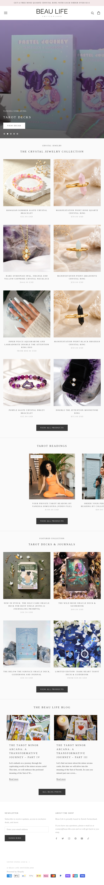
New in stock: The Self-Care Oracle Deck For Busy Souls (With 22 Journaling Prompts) (27, 606)
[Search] (92, 12)
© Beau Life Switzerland (20, 868)
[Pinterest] (75, 838)
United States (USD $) (17, 862)
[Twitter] (63, 838)
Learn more (14, 126)
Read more (13, 779)
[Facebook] (56, 838)
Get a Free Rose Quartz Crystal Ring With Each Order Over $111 (52, 3)
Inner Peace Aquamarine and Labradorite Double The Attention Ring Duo (26, 344)
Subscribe (15, 838)
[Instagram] (69, 838)
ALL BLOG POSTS (52, 792)
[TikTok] (88, 838)
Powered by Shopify (15, 872)
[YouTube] (82, 838)
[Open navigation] (5, 13)
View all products (52, 428)
